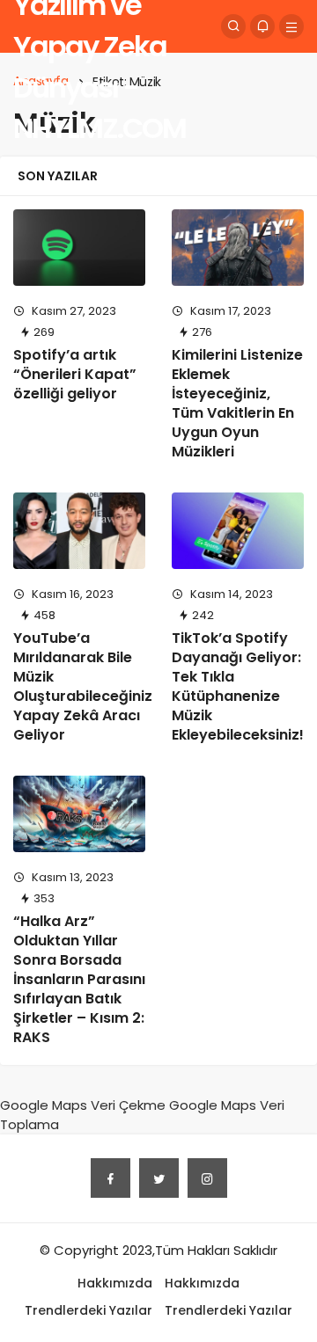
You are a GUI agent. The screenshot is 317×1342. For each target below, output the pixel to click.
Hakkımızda (114, 1283)
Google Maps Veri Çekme (83, 1105)
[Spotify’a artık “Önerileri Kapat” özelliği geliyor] (79, 247)
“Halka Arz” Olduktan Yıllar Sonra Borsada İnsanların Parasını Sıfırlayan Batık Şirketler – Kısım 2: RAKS (79, 979)
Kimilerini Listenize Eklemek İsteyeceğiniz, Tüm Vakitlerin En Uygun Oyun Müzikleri (237, 403)
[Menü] (291, 26)
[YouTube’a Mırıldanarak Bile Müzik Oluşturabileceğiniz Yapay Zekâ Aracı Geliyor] (79, 530)
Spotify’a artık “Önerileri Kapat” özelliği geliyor (74, 374)
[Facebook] (110, 1178)
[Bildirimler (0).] (262, 26)
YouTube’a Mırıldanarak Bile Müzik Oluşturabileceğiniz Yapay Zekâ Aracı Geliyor (82, 686)
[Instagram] (207, 1178)
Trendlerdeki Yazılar (88, 1310)
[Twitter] (159, 1178)
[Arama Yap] (233, 26)
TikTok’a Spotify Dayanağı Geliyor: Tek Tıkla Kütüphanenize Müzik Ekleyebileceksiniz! (238, 686)
